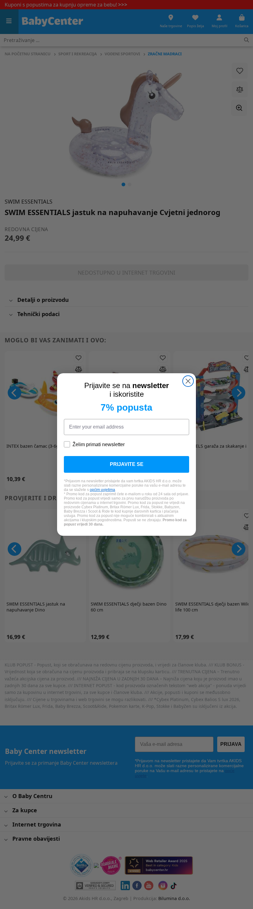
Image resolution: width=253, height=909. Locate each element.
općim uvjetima (102, 490)
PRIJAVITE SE (126, 464)
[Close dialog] (188, 381)
